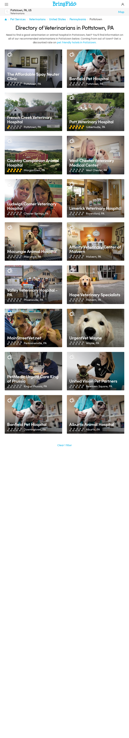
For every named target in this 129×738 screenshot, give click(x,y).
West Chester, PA (96, 170)
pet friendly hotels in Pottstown (76, 42)
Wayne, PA (92, 343)
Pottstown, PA (32, 84)
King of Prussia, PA (35, 386)
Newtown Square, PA (99, 386)
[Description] (10, 54)
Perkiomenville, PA (35, 343)
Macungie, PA (32, 256)
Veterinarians (37, 19)
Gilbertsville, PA (95, 127)
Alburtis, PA (93, 429)
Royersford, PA (95, 213)
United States (57, 19)
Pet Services (17, 19)
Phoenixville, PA (33, 300)
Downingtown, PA (35, 429)
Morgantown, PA (34, 170)
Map (121, 12)
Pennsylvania (78, 19)
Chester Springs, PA (36, 213)
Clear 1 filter (64, 445)
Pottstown (96, 19)
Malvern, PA (93, 256)
